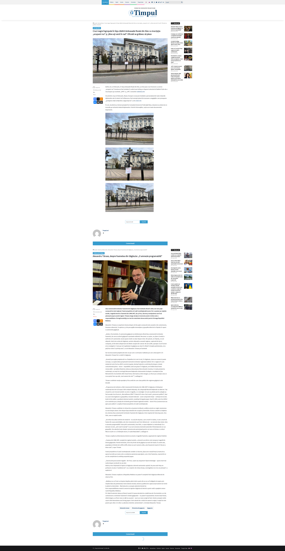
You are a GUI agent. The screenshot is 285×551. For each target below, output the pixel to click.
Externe (127, 2)
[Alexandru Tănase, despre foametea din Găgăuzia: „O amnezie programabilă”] (188, 28)
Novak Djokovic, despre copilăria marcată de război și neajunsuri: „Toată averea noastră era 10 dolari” (177, 59)
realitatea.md (141, 92)
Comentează (130, 243)
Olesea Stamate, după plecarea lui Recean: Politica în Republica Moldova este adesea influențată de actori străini (177, 77)
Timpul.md (97, 87)
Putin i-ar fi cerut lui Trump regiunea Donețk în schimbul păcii (176, 50)
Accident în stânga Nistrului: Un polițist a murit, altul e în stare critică (177, 43)
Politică (111, 2)
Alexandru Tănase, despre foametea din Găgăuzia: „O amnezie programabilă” (177, 28)
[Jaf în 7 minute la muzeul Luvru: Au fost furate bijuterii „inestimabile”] (188, 68)
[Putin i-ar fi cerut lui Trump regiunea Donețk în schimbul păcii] (188, 50)
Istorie (121, 2)
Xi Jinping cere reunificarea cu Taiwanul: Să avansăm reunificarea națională (177, 35)
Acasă (95, 23)
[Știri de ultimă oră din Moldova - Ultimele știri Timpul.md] (142, 12)
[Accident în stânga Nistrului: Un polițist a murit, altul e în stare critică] (188, 43)
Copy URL (144, 221)
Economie (133, 2)
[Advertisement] (181, 108)
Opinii (116, 2)
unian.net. (139, 101)
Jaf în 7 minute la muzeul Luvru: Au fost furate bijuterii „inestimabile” (176, 68)
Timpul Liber (140, 2)
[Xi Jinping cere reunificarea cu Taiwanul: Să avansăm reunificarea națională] (188, 36)
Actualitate (105, 2)
